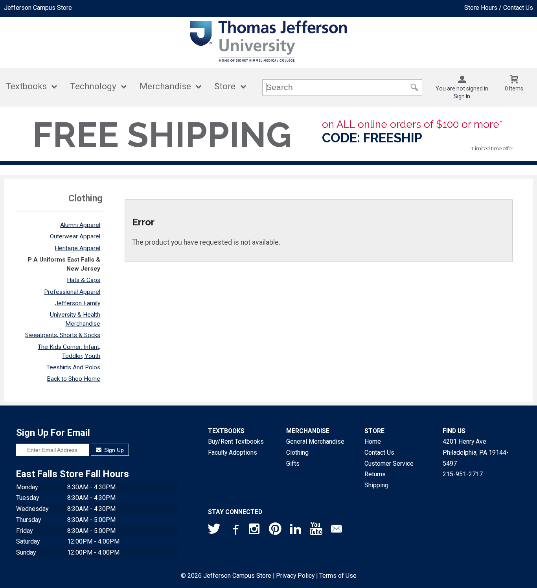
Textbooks (26, 86)
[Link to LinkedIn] (295, 530)
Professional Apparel (72, 291)
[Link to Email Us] (336, 530)
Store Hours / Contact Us (498, 7)
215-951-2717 (463, 474)
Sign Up (113, 450)
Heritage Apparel (77, 248)
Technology (93, 86)
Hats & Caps (83, 280)
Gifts (293, 463)
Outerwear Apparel (75, 236)
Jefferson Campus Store (38, 7)
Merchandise (165, 86)
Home (372, 441)
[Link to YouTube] (316, 530)
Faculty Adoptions (232, 452)
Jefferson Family (77, 303)
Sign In (462, 96)
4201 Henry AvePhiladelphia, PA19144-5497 (476, 452)
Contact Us (379, 452)
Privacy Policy (295, 575)
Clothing (297, 452)
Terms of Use (338, 575)
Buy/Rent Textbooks (236, 441)
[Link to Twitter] (214, 530)
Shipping (376, 485)
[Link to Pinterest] (275, 530)
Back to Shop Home (73, 378)
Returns (375, 474)
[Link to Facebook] (234, 530)
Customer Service (389, 463)
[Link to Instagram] (255, 530)
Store (224, 86)
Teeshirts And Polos (73, 367)
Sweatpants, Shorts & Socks (62, 335)
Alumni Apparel (80, 225)
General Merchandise (315, 441)
